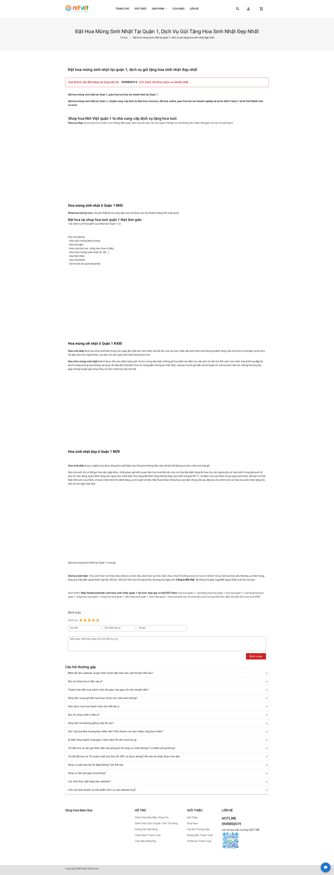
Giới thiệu (140, 8)
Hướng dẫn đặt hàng (146, 829)
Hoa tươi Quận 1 (109, 223)
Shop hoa (192, 823)
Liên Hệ (194, 8)
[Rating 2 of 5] (85, 620)
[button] (248, 9)
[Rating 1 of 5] (81, 620)
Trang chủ (122, 8)
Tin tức (124, 37)
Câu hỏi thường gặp (198, 829)
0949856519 (129, 82)
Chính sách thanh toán (148, 835)
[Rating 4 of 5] (93, 620)
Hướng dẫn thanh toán (200, 835)
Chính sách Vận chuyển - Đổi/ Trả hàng (156, 823)
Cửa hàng (178, 8)
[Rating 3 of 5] (89, 620)
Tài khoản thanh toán (199, 841)
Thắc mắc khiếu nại (145, 841)
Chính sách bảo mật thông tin (152, 817)
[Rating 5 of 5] (98, 620)
